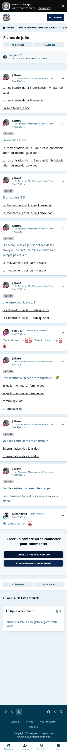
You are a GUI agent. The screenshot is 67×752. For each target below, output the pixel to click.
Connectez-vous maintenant (33, 563)
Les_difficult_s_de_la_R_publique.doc (26, 310)
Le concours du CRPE (34, 58)
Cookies (33, 726)
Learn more (7, 6)
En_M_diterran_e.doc (16, 108)
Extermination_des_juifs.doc (21, 448)
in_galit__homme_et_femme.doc (23, 386)
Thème (30, 721)
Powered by (33, 736)
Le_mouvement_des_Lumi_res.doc (24, 263)
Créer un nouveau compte (34, 554)
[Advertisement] (33, 668)
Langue (15, 721)
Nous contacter (48, 721)
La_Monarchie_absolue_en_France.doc (27, 205)
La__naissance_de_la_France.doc (23, 88)
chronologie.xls (12, 401)
